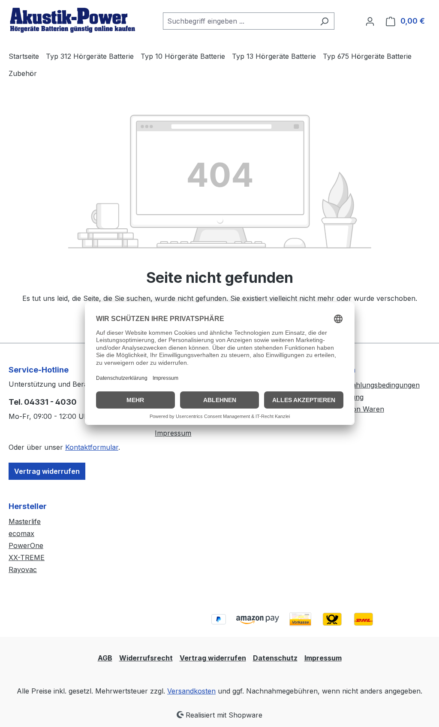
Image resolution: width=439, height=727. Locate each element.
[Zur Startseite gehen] (73, 19)
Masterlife (25, 521)
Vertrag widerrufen (47, 471)
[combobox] (239, 21)
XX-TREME (27, 557)
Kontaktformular (91, 447)
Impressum (173, 433)
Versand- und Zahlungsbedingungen (360, 385)
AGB (105, 658)
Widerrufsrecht (146, 658)
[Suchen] (324, 21)
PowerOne (26, 545)
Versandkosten (191, 691)
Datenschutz (275, 658)
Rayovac (23, 569)
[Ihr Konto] (370, 21)
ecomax (21, 533)
